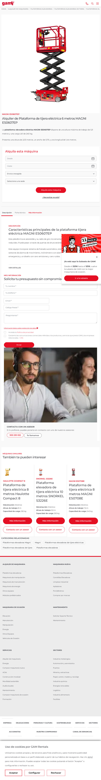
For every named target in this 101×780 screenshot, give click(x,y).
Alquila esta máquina (51, 190)
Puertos (56, 668)
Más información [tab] (35, 213)
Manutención (8, 620)
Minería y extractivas (61, 672)
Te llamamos (33, 435)
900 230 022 (15, 435)
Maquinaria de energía (11, 586)
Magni (38, 542)
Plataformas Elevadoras (62, 573)
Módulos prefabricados (12, 595)
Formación (7, 699)
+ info (21, 338)
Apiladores (57, 586)
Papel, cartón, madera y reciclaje (66, 677)
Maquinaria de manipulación (14, 577)
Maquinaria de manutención (14, 582)
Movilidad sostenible (11, 681)
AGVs (5, 672)
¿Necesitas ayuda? (51, 197)
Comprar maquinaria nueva (14, 668)
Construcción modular (12, 677)
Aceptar (13, 773)
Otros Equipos (8, 634)
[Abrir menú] (97, 3)
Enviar (19, 345)
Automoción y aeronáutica (63, 663)
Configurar (34, 773)
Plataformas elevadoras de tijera (17, 548)
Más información (17, 521)
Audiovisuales (8, 686)
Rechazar (56, 773)
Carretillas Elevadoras (61, 577)
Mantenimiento (59, 620)
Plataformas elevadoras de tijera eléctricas (64, 542)
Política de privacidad (25, 332)
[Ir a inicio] (8, 3)
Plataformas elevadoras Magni (17, 542)
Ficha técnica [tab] (20, 213)
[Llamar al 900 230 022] (87, 3)
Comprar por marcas (61, 595)
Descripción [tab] (7, 213)
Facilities (56, 699)
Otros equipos (8, 591)
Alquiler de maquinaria (12, 659)
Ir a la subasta (81, 278)
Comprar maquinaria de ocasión (15, 695)
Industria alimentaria (61, 695)
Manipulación (8, 625)
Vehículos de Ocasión (11, 638)
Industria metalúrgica (61, 659)
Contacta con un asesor (17, 529)
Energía (6, 629)
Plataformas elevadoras (47, 548)
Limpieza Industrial (60, 582)
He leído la (21, 332)
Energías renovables (61, 686)
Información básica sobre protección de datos (20, 328)
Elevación (6, 616)
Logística (56, 690)
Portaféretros (58, 591)
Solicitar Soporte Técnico (63, 616)
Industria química (60, 681)
